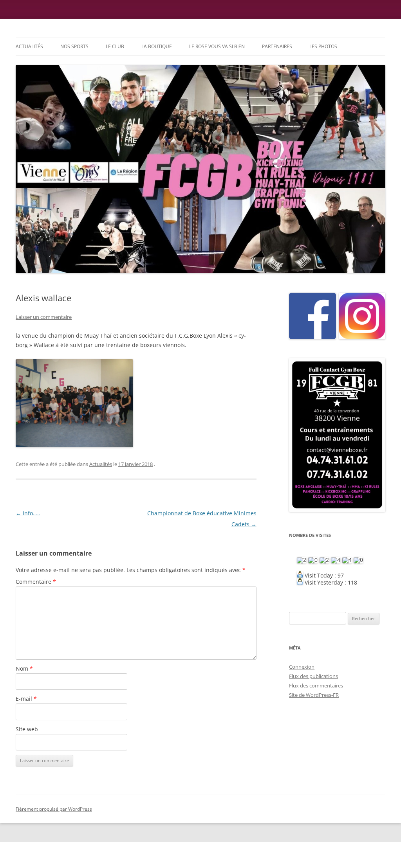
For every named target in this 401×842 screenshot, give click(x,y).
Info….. (28, 513)
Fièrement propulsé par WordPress (54, 809)
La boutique (156, 46)
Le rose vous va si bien (217, 46)
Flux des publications (313, 676)
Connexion (301, 666)
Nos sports (74, 46)
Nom (24, 668)
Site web (27, 729)
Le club (115, 46)
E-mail (26, 698)
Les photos (323, 46)
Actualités (29, 46)
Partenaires (277, 46)
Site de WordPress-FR (314, 694)
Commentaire (36, 581)
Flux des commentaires (316, 685)
